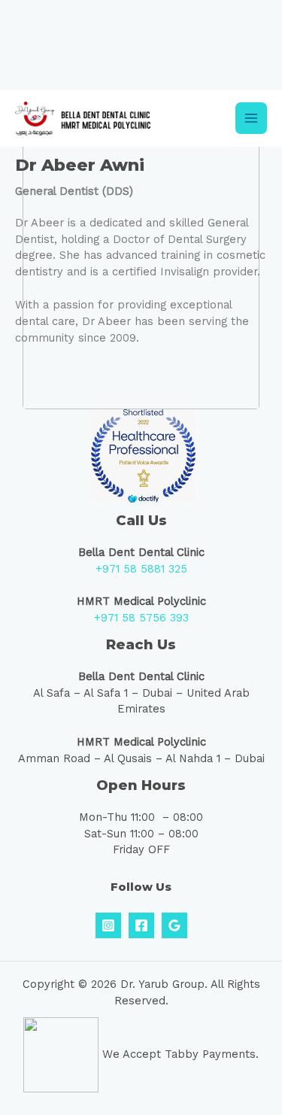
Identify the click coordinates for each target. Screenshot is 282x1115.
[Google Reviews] (174, 925)
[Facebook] (141, 925)
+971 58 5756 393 (141, 617)
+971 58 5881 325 (141, 569)
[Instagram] (108, 925)
